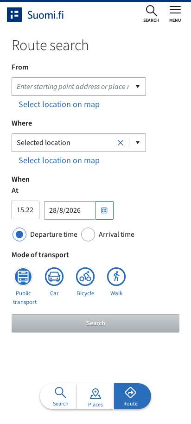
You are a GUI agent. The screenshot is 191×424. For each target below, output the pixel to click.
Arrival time (116, 234)
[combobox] (79, 86)
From (20, 67)
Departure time (53, 234)
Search (95, 323)
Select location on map (59, 105)
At (15, 190)
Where (22, 123)
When (21, 179)
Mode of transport (40, 255)
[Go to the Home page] (43, 14)
